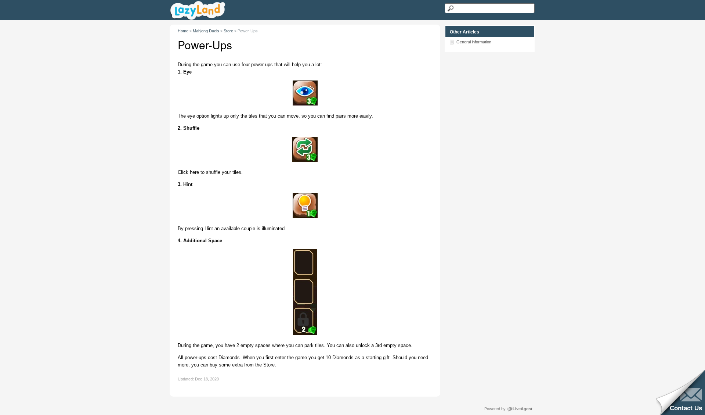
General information (473, 42)
